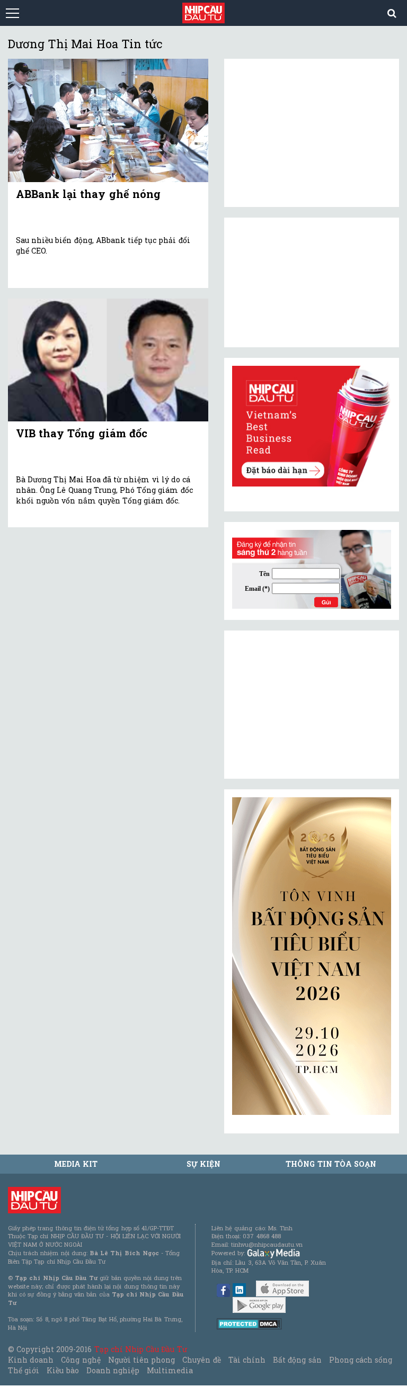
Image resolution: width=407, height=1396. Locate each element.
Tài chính (247, 1360)
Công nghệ (80, 1360)
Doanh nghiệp (112, 1370)
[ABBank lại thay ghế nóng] (108, 120)
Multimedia (170, 1370)
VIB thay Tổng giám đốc (81, 433)
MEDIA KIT (76, 1164)
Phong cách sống (360, 1360)
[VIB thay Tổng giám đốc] (108, 360)
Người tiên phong (141, 1360)
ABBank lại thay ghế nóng (88, 194)
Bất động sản (297, 1360)
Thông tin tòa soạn (331, 1164)
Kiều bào (62, 1370)
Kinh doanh (31, 1360)
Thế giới (23, 1370)
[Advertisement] (311, 704)
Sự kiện (203, 1164)
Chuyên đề (201, 1360)
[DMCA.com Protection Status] (249, 1323)
